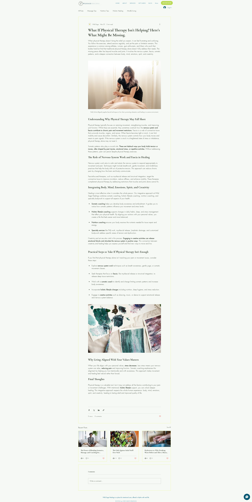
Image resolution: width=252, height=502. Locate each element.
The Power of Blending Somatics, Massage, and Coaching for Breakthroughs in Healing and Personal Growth (92, 451)
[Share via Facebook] (89, 410)
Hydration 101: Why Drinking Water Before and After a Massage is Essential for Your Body (156, 451)
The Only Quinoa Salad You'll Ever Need (123, 451)
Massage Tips (91, 11)
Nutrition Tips (104, 11)
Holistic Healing (118, 11)
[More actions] (160, 24)
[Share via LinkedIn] (99, 410)
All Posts (80, 11)
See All (169, 427)
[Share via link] (103, 410)
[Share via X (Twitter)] (94, 410)
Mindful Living (131, 11)
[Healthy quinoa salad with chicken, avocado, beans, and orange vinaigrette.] (124, 439)
